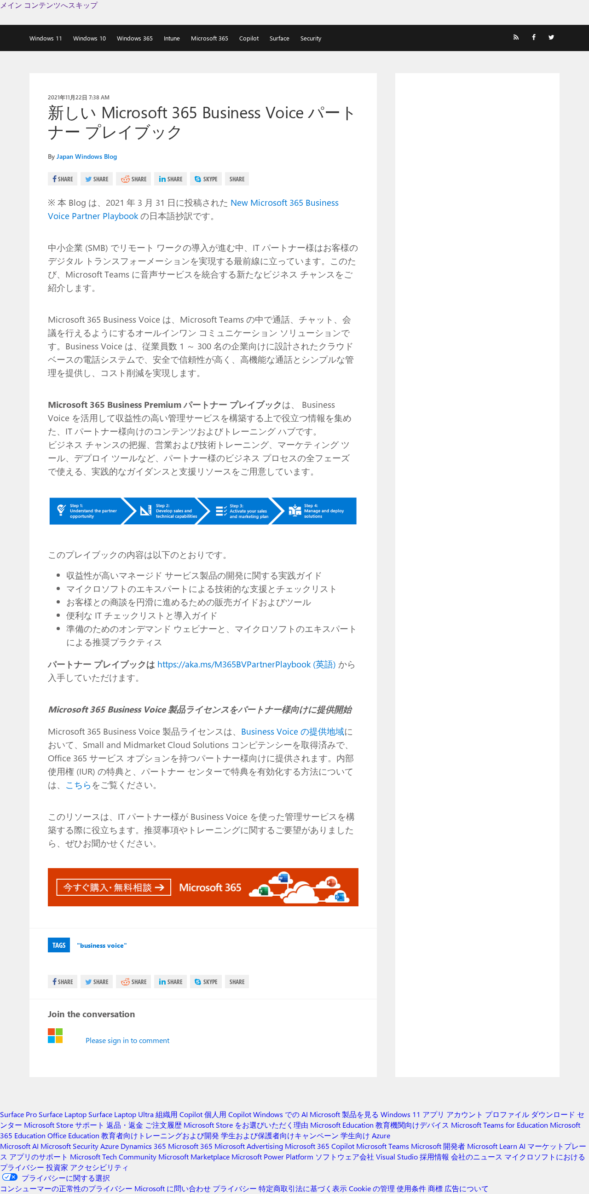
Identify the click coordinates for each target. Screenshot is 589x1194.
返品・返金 (124, 1125)
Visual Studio (397, 1156)
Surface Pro (18, 1114)
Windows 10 (89, 38)
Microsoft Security (69, 1146)
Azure (109, 1146)
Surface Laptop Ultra (121, 1114)
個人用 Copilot (227, 1114)
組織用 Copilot (179, 1114)
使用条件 (411, 1188)
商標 (435, 1188)
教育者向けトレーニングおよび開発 (160, 1135)
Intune (172, 38)
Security (310, 38)
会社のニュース (476, 1156)
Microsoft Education (342, 1125)
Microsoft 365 (209, 38)
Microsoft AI (19, 1146)
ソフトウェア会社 (344, 1156)
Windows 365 (135, 38)
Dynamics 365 (143, 1146)
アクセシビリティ (99, 1167)
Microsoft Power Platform (272, 1156)
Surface (279, 38)
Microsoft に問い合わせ (172, 1188)
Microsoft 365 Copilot (319, 1146)
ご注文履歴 (163, 1125)
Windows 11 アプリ (413, 1114)
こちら (78, 784)
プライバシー (235, 1188)
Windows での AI (280, 1114)
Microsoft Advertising (248, 1146)
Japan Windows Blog (87, 156)
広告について (467, 1188)
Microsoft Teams (382, 1146)
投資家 (57, 1167)
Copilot (249, 38)
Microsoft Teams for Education (499, 1125)
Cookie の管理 (372, 1188)
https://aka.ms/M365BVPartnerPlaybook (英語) (246, 664)
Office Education (73, 1135)
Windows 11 (45, 38)
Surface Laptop (63, 1114)
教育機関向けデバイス (412, 1125)
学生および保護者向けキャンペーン (280, 1135)
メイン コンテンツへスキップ (49, 5)
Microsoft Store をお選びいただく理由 (246, 1125)
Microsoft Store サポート (64, 1125)
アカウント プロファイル (487, 1114)
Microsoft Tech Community (113, 1156)
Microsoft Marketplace (194, 1156)
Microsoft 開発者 (438, 1146)
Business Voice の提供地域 (292, 731)
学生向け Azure (365, 1135)
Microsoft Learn (492, 1146)
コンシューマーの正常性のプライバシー (66, 1188)
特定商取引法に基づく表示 (303, 1188)
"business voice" (102, 945)
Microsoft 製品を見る (344, 1114)
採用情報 (434, 1156)
